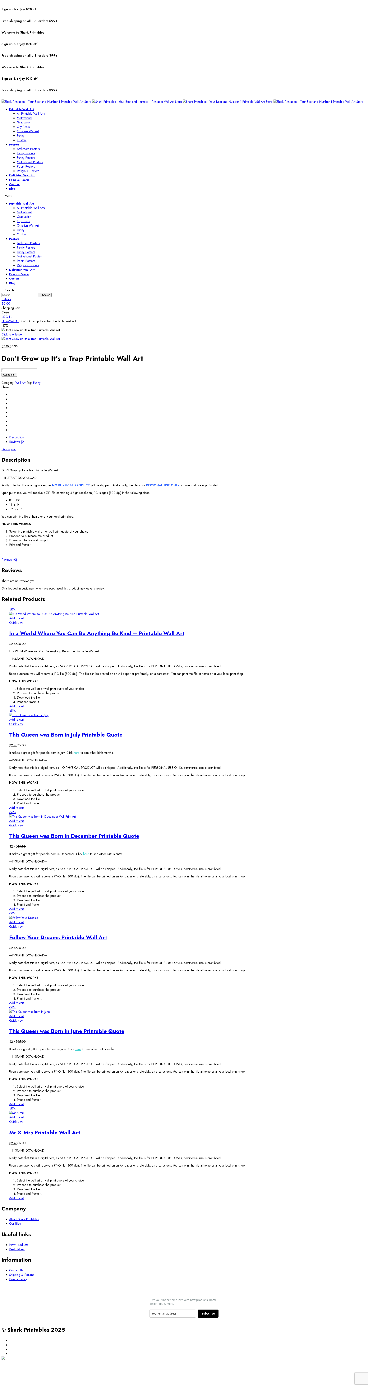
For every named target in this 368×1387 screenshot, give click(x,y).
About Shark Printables (24, 1219)
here (77, 753)
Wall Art (14, 321)
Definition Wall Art (22, 175)
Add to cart (9, 374)
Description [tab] (16, 437)
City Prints (23, 127)
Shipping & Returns (21, 1275)
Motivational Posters (30, 162)
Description (9, 449)
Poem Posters (26, 166)
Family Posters (26, 153)
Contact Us (16, 1270)
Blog (12, 189)
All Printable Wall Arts (31, 113)
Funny (20, 135)
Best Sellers (17, 1249)
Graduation (24, 122)
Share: (6, 387)
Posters (14, 144)
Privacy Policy (18, 1279)
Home (5, 321)
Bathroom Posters (28, 149)
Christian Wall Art (28, 131)
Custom (21, 140)
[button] (7, 317)
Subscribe (208, 1313)
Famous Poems (19, 180)
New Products (18, 1245)
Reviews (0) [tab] (17, 442)
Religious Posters (28, 171)
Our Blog (15, 1223)
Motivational (24, 118)
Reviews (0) (9, 559)
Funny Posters (26, 157)
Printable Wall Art (21, 109)
